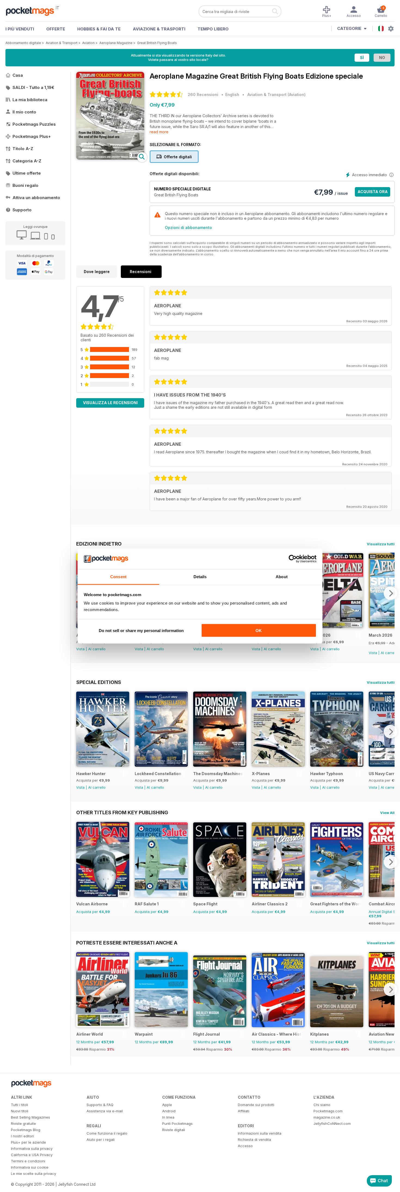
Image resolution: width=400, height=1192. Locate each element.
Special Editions (98, 682)
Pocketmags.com (328, 1111)
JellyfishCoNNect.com (332, 1123)
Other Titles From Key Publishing (122, 812)
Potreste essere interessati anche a (126, 942)
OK (259, 630)
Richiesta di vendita (254, 1139)
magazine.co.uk (326, 1117)
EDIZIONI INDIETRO (99, 543)
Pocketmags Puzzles (34, 124)
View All (387, 812)
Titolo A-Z (23, 148)
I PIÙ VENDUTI (19, 29)
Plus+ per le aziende (28, 1142)
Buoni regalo (25, 185)
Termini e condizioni (28, 1161)
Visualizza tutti (381, 544)
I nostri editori (22, 1136)
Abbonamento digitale (23, 43)
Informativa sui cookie (29, 1167)
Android (169, 1111)
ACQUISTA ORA (373, 191)
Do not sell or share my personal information (141, 630)
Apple (167, 1105)
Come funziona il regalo (107, 1133)
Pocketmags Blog (25, 1130)
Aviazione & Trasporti (159, 29)
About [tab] (282, 576)
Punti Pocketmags (177, 1123)
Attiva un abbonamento (36, 197)
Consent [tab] (118, 576)
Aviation (88, 43)
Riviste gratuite (23, 1123)
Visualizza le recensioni (110, 402)
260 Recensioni (203, 94)
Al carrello (97, 649)
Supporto (22, 209)
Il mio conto (24, 111)
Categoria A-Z (27, 160)
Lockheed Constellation (158, 773)
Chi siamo (321, 1105)
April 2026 (320, 635)
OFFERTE (55, 29)
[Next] (390, 593)
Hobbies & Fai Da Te (99, 29)
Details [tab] (200, 576)
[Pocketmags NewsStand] (32, 10)
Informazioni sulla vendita (259, 1133)
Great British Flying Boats (157, 43)
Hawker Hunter (91, 773)
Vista (80, 649)
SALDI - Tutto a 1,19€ (33, 87)
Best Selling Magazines (30, 1117)
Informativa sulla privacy (32, 1148)
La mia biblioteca (30, 99)
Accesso (245, 1146)
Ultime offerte (27, 173)
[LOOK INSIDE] (110, 158)
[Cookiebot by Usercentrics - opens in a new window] (292, 559)
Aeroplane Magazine (116, 43)
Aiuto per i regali (101, 1139)
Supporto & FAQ (100, 1105)
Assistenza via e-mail (105, 1111)
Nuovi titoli (19, 1111)
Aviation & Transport (62, 43)
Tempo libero (213, 29)
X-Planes (261, 773)
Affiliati (243, 1111)
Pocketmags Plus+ (32, 136)
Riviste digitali (173, 1130)
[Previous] (80, 731)
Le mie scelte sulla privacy (33, 1173)
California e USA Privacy (32, 1155)
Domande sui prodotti (256, 1105)
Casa (18, 75)
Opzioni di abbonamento (188, 227)
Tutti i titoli (19, 1105)
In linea (168, 1117)
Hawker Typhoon (326, 773)
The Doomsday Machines (218, 773)
